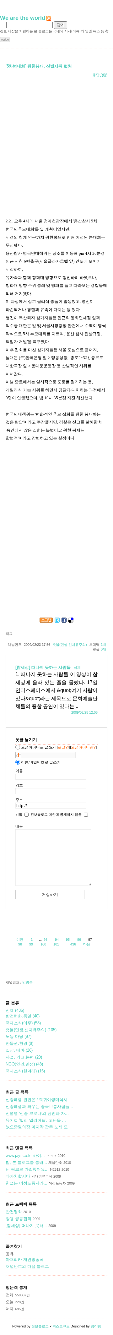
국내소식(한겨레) (25, 1071)
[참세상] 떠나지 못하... (26, 1225)
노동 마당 (18, 1036)
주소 (19, 800)
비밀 (18, 814)
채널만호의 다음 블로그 (27, 1266)
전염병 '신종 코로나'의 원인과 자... (37, 1113)
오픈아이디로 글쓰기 (38, 747)
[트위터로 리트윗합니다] (57, 621)
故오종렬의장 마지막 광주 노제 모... (39, 1127)
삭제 (77, 667)
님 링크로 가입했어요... (27, 1169)
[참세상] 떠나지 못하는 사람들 (43, 667)
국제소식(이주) (23, 1023)
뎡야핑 (96, 1326)
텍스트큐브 (61, 1326)
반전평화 (14, 1211)
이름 (19, 771)
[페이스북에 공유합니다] (64, 621)
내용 (19, 826)
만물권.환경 (19, 1043)
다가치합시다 (18, 1176)
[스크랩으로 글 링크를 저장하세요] (46, 621)
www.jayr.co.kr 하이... (25, 1155)
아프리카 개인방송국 (25, 1259)
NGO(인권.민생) (24, 1064)
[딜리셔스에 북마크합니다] (70, 621)
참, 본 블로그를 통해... (26, 1162)
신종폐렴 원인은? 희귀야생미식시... (38, 1099)
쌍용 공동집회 (18, 1218)
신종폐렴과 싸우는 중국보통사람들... (39, 1106)
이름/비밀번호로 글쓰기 (41, 762)
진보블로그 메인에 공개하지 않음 (56, 814)
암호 (19, 785)
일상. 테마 (19, 1050)
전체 (15, 1010)
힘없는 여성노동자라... (26, 1183)
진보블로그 (40, 1326)
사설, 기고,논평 (24, 1057)
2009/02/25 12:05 (84, 712)
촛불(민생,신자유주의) (69, 644)
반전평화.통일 (23, 1016)
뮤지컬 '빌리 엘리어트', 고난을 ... (36, 1120)
